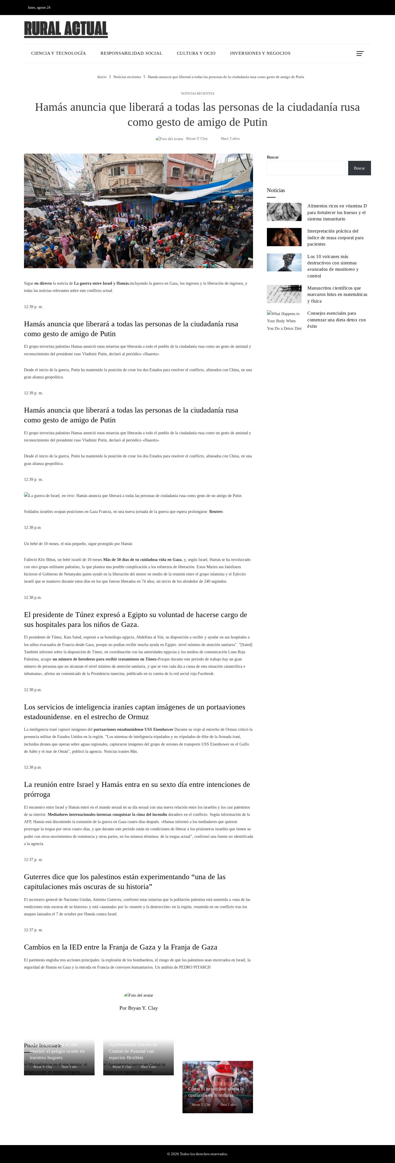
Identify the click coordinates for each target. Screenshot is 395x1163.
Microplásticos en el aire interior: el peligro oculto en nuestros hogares (57, 1051)
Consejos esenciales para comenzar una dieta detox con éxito (336, 320)
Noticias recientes (197, 93)
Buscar (273, 157)
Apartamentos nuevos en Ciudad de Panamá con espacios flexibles (133, 1051)
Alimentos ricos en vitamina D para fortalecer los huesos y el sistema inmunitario (337, 212)
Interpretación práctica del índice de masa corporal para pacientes (335, 237)
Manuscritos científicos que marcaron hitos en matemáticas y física (337, 294)
